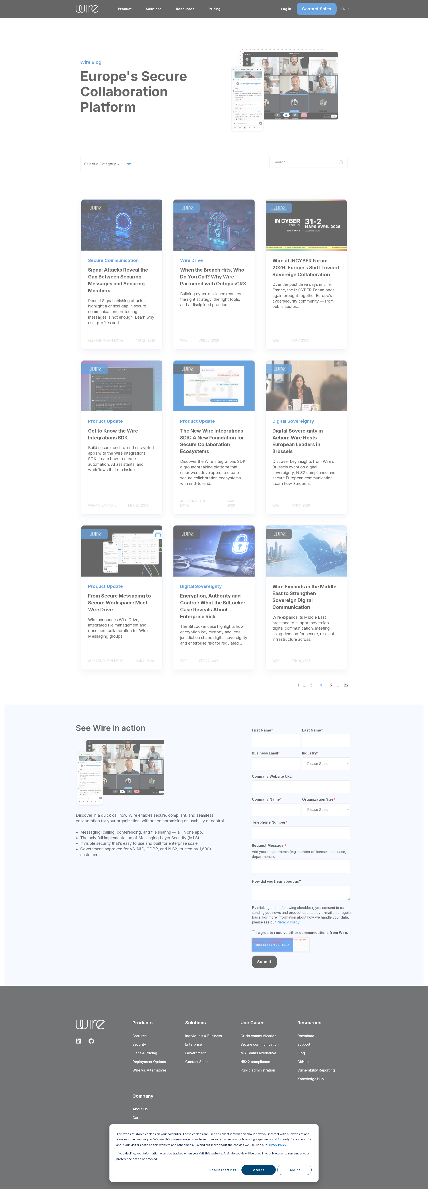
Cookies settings (222, 1170)
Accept (258, 1170)
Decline (294, 1170)
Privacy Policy (276, 1145)
